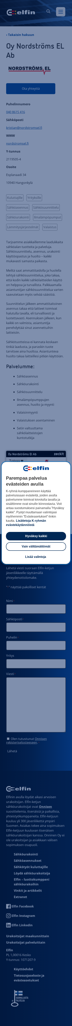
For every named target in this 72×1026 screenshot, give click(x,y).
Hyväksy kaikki (36, 536)
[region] (36, 513)
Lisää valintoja (35, 556)
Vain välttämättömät (36, 546)
